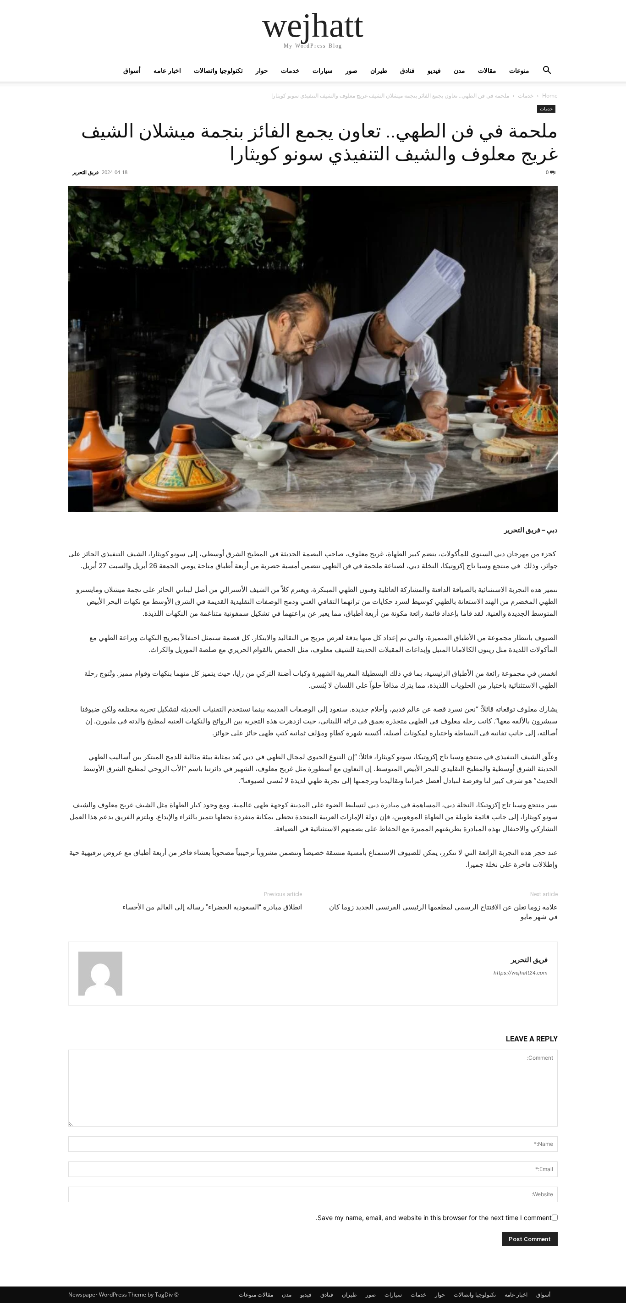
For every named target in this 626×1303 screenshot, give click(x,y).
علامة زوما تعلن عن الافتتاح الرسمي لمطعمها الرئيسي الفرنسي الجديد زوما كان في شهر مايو (443, 912)
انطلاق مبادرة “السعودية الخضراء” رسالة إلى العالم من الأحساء (212, 907)
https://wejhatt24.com (521, 972)
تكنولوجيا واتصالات (218, 70)
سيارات (323, 70)
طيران (378, 70)
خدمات (290, 70)
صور (351, 70)
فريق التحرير (85, 172)
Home (550, 95)
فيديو (434, 70)
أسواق (132, 70)
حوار (262, 70)
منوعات (519, 70)
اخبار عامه (167, 70)
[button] (547, 71)
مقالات (487, 70)
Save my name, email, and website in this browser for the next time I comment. (434, 1217)
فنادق (407, 70)
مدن (459, 70)
